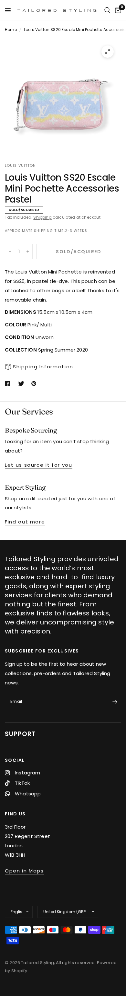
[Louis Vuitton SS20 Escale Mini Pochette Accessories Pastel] (107, 51)
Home (11, 29)
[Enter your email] (114, 701)
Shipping (42, 217)
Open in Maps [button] (24, 870)
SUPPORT (20, 733)
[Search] (107, 10)
